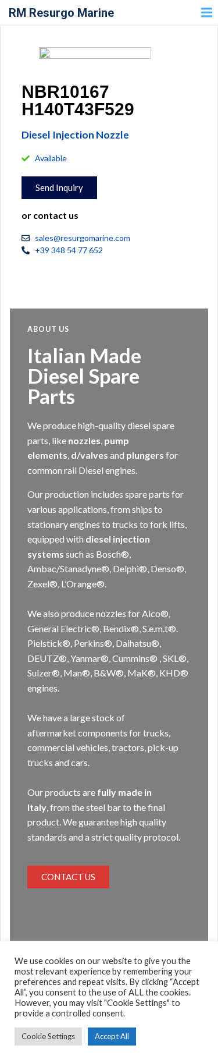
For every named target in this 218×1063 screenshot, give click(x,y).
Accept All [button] (112, 1036)
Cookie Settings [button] (48, 1036)
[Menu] (205, 13)
